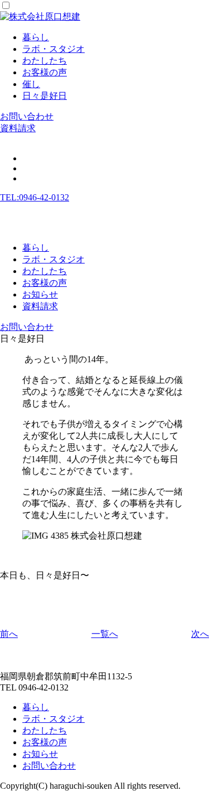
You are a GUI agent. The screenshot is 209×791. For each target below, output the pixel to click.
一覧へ (104, 634)
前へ (9, 634)
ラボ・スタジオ (53, 259)
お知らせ (40, 294)
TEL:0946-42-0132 (34, 197)
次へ (200, 634)
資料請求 (18, 128)
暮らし (35, 247)
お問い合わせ (27, 116)
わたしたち (44, 271)
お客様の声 (44, 282)
